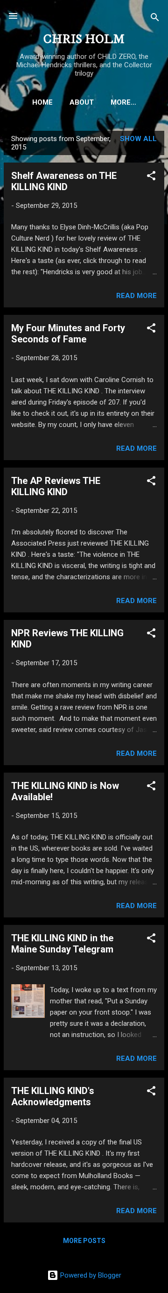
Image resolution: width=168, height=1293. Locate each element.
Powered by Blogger (89, 1275)
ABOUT (82, 102)
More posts (84, 1240)
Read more (136, 295)
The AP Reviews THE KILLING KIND (55, 486)
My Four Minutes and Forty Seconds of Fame (68, 333)
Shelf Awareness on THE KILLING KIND (64, 181)
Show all (138, 139)
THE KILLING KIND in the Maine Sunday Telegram (62, 943)
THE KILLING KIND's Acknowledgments (52, 1096)
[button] (151, 177)
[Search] (155, 19)
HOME (42, 102)
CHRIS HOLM (84, 39)
